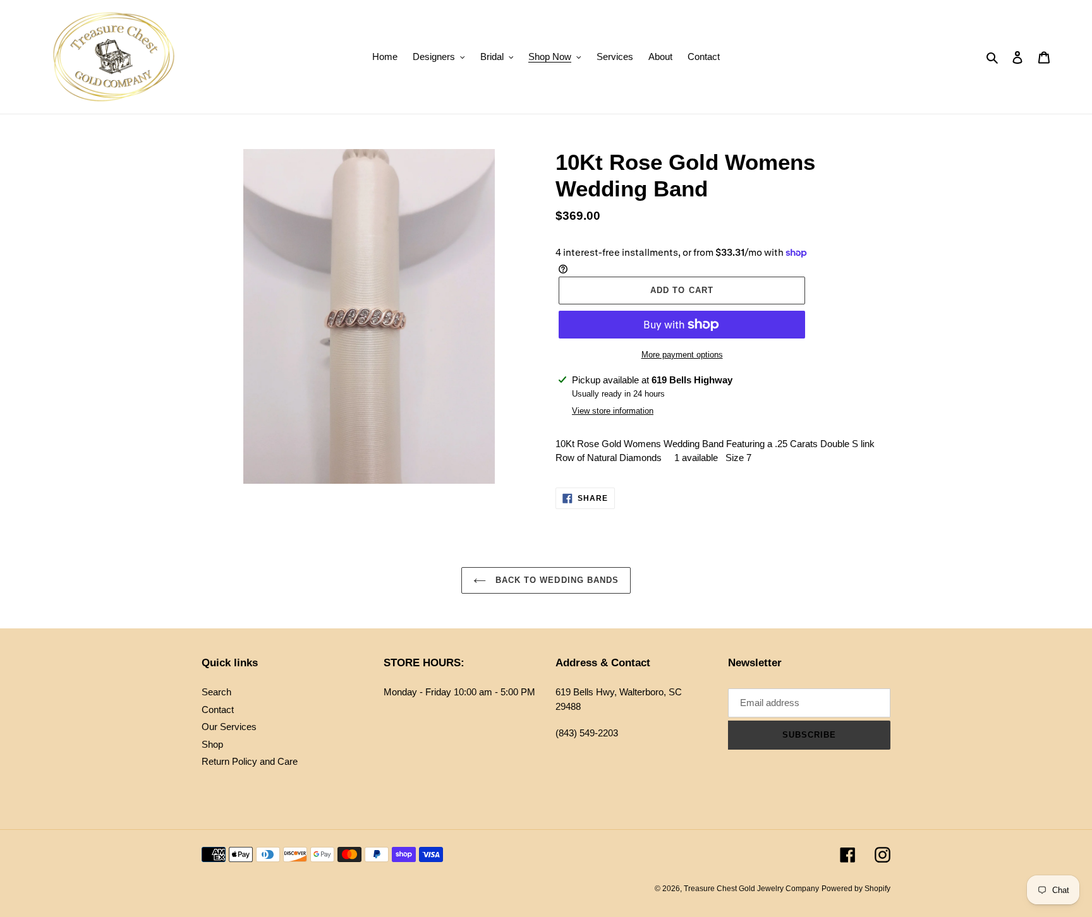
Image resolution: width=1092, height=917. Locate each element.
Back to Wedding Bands (555, 580)
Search (216, 691)
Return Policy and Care (250, 761)
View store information (612, 411)
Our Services (229, 726)
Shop (212, 744)
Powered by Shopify (856, 888)
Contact (218, 709)
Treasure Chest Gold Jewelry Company (751, 888)
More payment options (682, 354)
